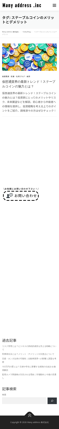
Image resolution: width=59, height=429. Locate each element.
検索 (4, 394)
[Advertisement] (29, 151)
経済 (28, 76)
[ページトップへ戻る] (29, 416)
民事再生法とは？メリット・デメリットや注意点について (28, 354)
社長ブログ (20, 76)
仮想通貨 (5, 76)
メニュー (54, 5)
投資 (12, 76)
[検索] (52, 401)
